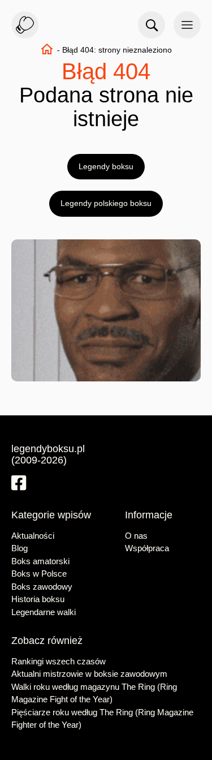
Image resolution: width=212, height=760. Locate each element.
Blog (19, 548)
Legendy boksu (106, 166)
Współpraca (147, 548)
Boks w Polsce (39, 573)
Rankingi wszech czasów (58, 661)
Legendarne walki (43, 612)
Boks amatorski (40, 561)
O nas (136, 535)
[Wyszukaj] (151, 24)
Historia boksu (37, 599)
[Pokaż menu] (187, 24)
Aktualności (32, 535)
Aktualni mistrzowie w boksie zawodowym (89, 674)
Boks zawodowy (41, 586)
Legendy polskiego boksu (106, 203)
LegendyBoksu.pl (24, 24)
